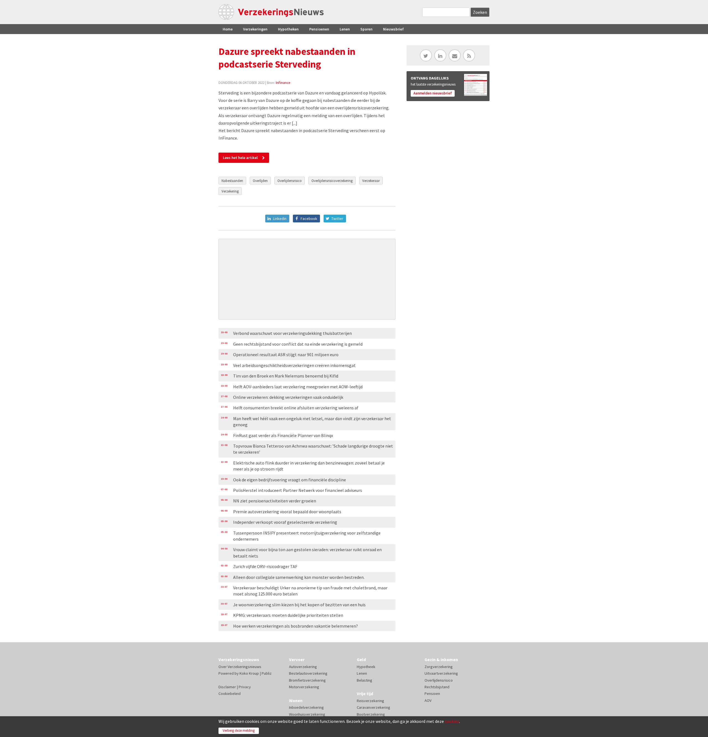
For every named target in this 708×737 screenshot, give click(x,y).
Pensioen (432, 693)
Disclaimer (227, 686)
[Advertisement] (307, 279)
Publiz (267, 673)
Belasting (364, 680)
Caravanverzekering (373, 707)
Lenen (345, 29)
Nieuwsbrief (393, 29)
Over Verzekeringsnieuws (239, 666)
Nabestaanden (232, 180)
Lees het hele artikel (240, 157)
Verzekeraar (371, 180)
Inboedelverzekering (306, 707)
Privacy (245, 686)
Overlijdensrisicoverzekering (332, 180)
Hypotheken (288, 29)
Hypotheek (366, 666)
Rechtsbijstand (437, 686)
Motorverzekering (304, 686)
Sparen (366, 29)
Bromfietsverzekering (307, 680)
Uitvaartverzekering (441, 673)
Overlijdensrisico (289, 180)
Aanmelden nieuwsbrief (432, 93)
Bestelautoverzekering (308, 673)
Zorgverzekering (439, 666)
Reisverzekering (370, 700)
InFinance (283, 82)
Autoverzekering (303, 666)
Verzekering (230, 191)
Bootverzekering (371, 714)
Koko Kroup (249, 673)
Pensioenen (319, 29)
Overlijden (260, 180)
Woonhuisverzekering (307, 714)
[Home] (271, 12)
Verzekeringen (255, 29)
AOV (428, 700)
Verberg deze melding (239, 730)
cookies (452, 721)
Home (228, 29)
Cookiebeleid (229, 693)
